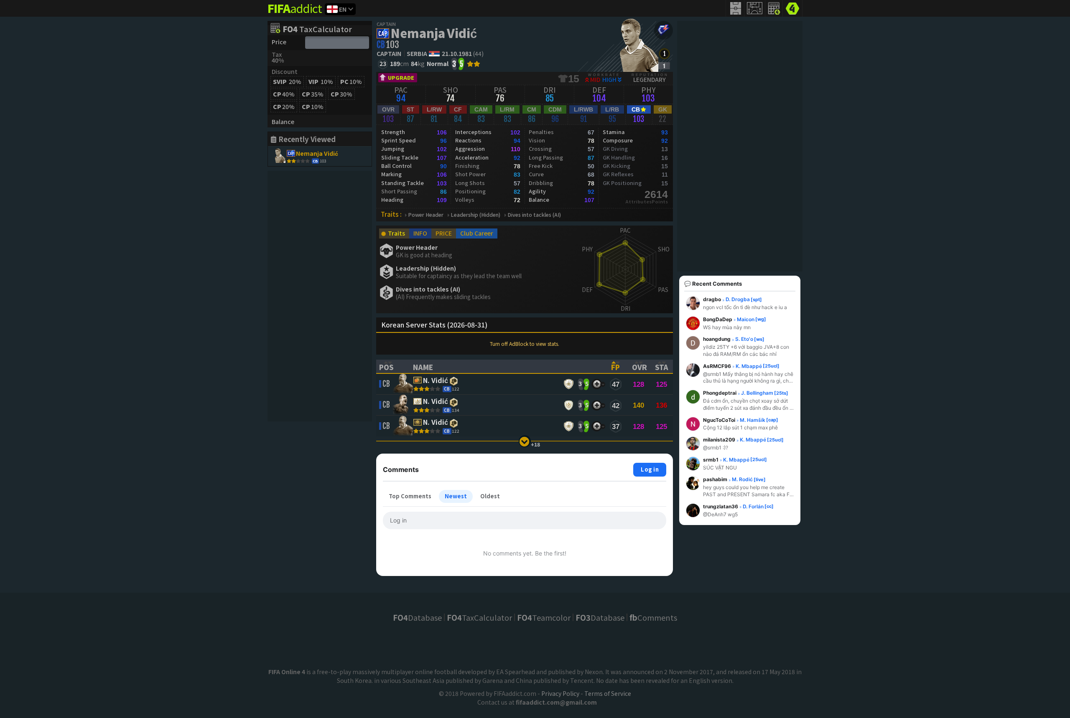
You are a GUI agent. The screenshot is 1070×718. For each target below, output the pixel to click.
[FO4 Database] (792, 7)
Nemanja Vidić (433, 32)
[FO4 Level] (664, 53)
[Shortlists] (596, 384)
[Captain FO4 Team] (663, 30)
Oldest (490, 496)
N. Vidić (435, 381)
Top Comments (410, 496)
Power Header (425, 214)
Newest (456, 496)
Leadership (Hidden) (475, 214)
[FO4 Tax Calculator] (774, 8)
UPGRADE (401, 77)
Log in (650, 469)
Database (417, 617)
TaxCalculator (317, 29)
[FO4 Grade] (664, 65)
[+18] (525, 441)
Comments (653, 617)
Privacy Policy (560, 693)
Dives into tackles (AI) (534, 214)
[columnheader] (390, 366)
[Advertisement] (320, 296)
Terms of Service (607, 693)
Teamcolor (544, 617)
